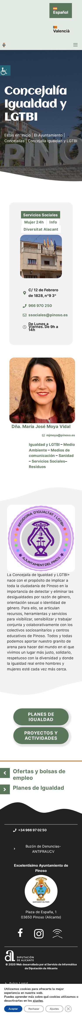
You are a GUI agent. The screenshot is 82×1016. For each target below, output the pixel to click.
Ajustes (54, 1009)
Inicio (26, 135)
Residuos (37, 467)
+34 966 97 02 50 (32, 830)
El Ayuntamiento (48, 135)
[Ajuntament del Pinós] (4, 45)
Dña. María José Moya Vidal (41, 426)
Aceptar (13, 1009)
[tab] (40, 214)
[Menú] (75, 45)
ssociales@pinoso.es (48, 315)
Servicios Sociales (48, 461)
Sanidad (66, 455)
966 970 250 (40, 305)
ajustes (38, 1001)
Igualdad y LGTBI (44, 444)
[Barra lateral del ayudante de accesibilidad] (5, 70)
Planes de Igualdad (38, 787)
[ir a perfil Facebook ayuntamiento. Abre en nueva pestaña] (20, 932)
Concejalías (14, 141)
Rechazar (33, 1009)
